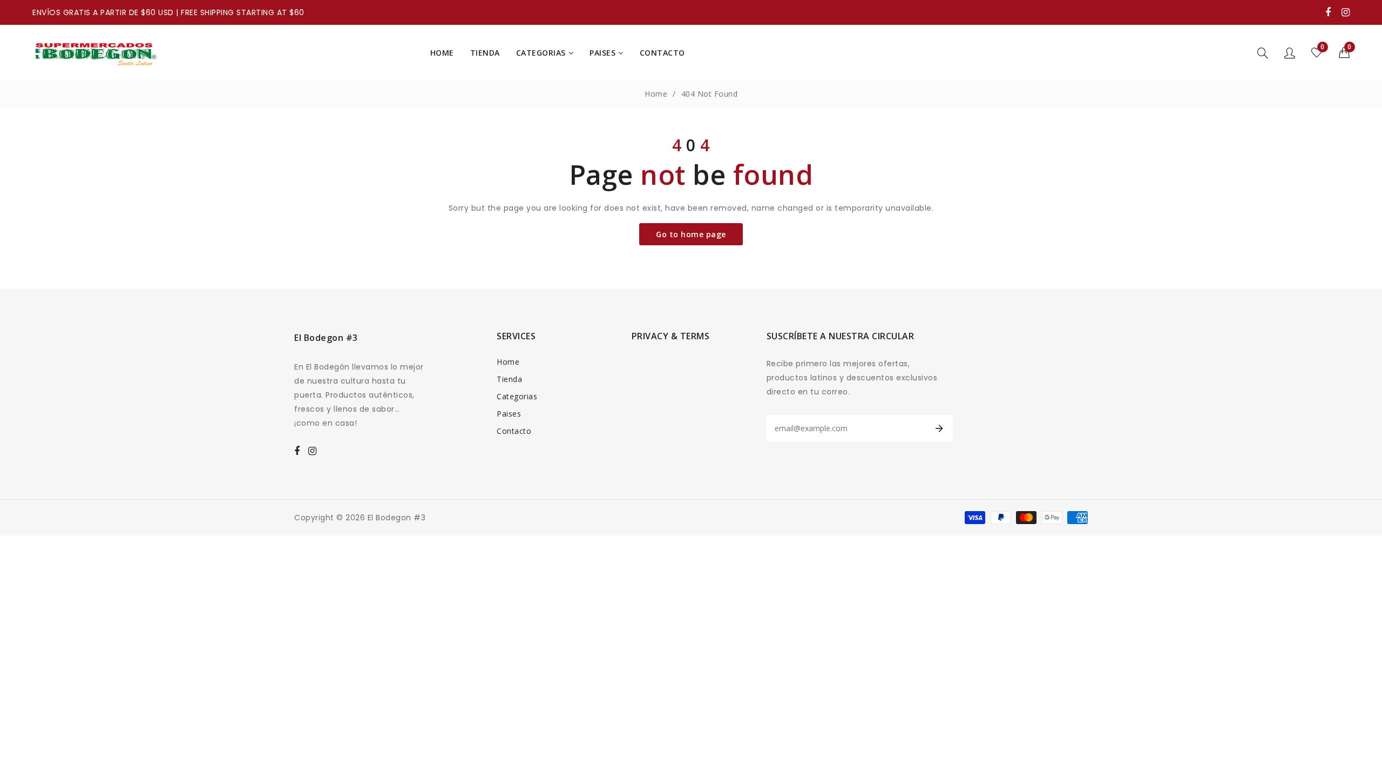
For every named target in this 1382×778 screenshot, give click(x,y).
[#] (1328, 12)
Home (656, 94)
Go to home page (691, 234)
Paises (509, 413)
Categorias (517, 396)
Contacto (514, 431)
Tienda (509, 379)
